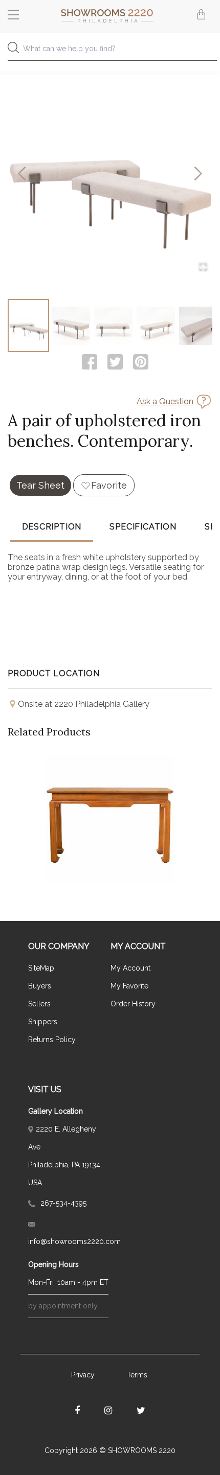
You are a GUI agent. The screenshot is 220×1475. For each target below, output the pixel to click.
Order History (133, 1004)
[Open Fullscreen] (203, 266)
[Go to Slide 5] (198, 325)
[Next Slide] (198, 174)
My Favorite (129, 986)
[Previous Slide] (22, 174)
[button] (110, 174)
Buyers (39, 986)
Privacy (83, 1375)
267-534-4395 (62, 1203)
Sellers (39, 1004)
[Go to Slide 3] (113, 325)
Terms (137, 1375)
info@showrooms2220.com (68, 1241)
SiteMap (41, 968)
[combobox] (110, 51)
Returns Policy (52, 1039)
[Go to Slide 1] (28, 325)
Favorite (109, 485)
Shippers (42, 1022)
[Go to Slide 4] (156, 325)
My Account (130, 968)
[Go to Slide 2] (71, 325)
